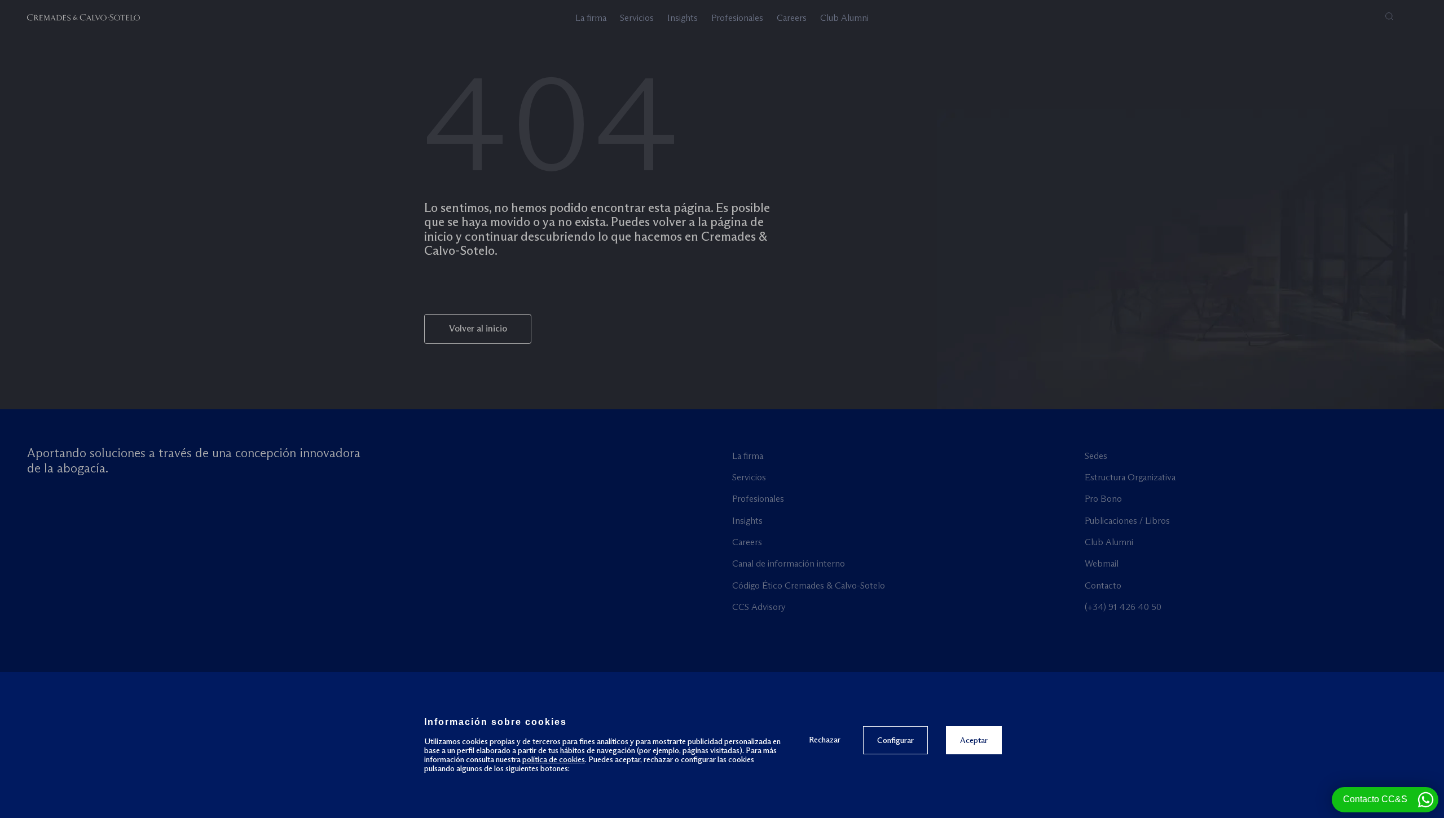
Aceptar (974, 740)
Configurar (895, 740)
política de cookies (553, 759)
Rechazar (824, 739)
